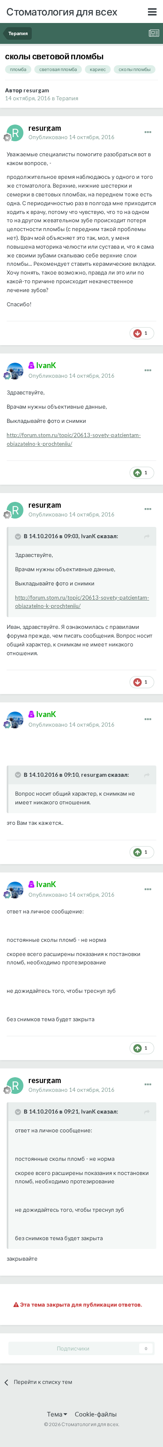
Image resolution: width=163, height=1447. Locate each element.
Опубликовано (71, 137)
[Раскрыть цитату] (19, 536)
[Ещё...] (148, 132)
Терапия (67, 98)
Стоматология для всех (61, 11)
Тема (55, 1414)
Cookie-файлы (96, 1414)
